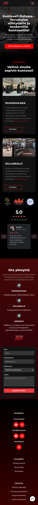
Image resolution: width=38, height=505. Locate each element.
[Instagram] (22, 424)
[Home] (6, 3)
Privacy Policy (11, 397)
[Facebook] (16, 424)
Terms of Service (23, 397)
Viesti (6, 375)
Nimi (5, 349)
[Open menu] (32, 3)
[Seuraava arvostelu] (34, 237)
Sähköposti (9, 358)
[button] (32, 499)
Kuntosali (8, 366)
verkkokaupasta (21, 121)
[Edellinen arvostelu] (4, 237)
